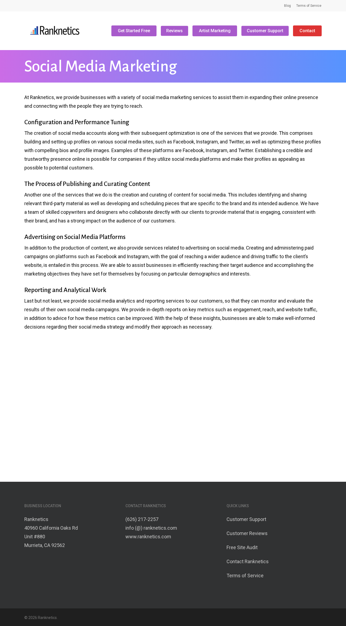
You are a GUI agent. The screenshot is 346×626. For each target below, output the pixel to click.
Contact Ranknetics (248, 561)
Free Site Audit (242, 547)
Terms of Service (245, 575)
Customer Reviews (247, 533)
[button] (173, 400)
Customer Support (246, 519)
